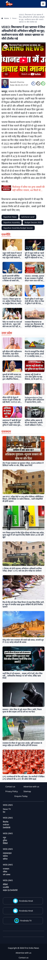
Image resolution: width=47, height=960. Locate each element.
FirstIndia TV (26, 920)
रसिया (5, 871)
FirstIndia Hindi (26, 901)
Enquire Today (20, 796)
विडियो (5, 843)
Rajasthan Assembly (11, 222)
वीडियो (5, 884)
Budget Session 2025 (33, 222)
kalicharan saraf (27, 217)
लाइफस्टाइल (7, 853)
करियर (5, 859)
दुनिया (5, 840)
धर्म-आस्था (6, 874)
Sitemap (27, 791)
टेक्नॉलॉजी (6, 827)
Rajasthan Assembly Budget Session (18, 228)
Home (6, 18)
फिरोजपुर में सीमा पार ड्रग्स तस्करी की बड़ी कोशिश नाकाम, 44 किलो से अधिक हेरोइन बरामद (28, 188)
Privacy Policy (11, 791)
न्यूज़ (4, 837)
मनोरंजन (6, 824)
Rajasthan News (10, 217)
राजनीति (6, 887)
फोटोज (5, 856)
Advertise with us (31, 786)
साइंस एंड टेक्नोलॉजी (10, 890)
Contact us (10, 786)
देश (4, 812)
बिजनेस (5, 822)
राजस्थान (6, 868)
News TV (7, 809)
